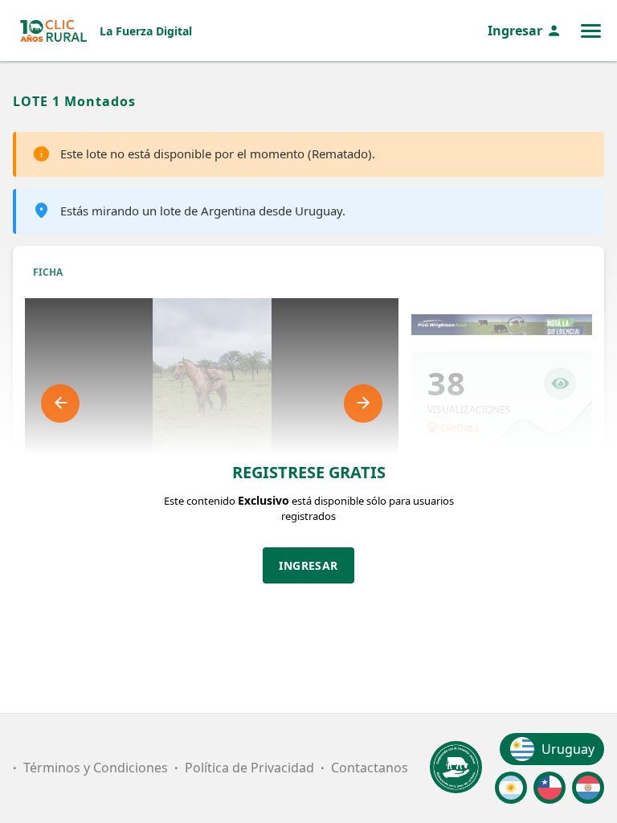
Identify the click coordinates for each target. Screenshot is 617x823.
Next (363, 403)
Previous (60, 403)
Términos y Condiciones (95, 767)
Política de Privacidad (249, 767)
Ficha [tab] (48, 272)
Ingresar (515, 30)
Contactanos (369, 767)
